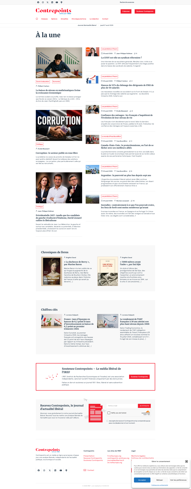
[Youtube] (56, 2)
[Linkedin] (52, 2)
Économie (56, 81)
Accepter (142, 480)
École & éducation (42, 81)
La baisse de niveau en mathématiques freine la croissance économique (58, 91)
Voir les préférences (178, 480)
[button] (186, 461)
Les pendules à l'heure (109, 49)
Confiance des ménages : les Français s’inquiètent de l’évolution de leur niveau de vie (127, 116)
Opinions (54, 19)
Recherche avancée (127, 2)
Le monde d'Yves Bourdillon (111, 136)
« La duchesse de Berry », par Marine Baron (77, 263)
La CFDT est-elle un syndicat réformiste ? (122, 57)
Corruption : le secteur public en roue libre (57, 153)
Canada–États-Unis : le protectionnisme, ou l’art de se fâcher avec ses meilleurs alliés (127, 146)
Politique (39, 144)
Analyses (44, 19)
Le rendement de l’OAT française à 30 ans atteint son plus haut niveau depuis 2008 (134, 321)
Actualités (64, 19)
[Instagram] (43, 2)
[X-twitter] (47, 2)
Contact (105, 19)
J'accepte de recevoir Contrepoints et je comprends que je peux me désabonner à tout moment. (129, 422)
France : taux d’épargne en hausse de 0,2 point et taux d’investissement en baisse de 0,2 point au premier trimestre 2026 (79, 324)
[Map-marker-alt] (61, 2)
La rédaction (94, 19)
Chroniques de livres (79, 19)
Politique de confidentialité (160, 485)
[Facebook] (38, 2)
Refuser (160, 480)
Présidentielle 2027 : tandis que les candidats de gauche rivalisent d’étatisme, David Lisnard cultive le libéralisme (58, 218)
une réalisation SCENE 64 (100, 486)
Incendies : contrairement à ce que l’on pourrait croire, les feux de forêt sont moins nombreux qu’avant (128, 206)
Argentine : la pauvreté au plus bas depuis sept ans (126, 175)
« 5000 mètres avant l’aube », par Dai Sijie (130, 263)
